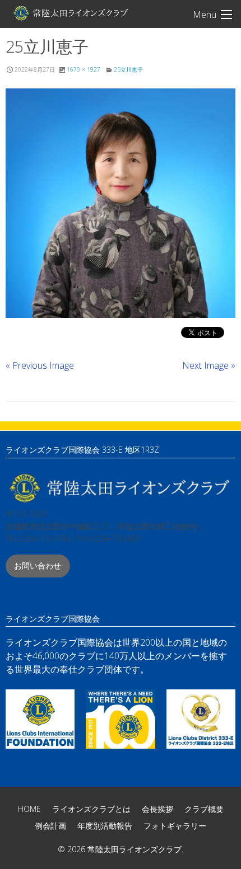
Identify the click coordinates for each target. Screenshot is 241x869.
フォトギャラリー (174, 825)
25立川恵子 (128, 69)
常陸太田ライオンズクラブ (70, 13)
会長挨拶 (157, 809)
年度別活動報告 (104, 825)
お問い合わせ (37, 565)
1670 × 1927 (83, 69)
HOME (29, 809)
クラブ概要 (204, 809)
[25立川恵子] (120, 203)
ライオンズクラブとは (91, 809)
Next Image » (208, 365)
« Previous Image (40, 365)
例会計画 (50, 825)
